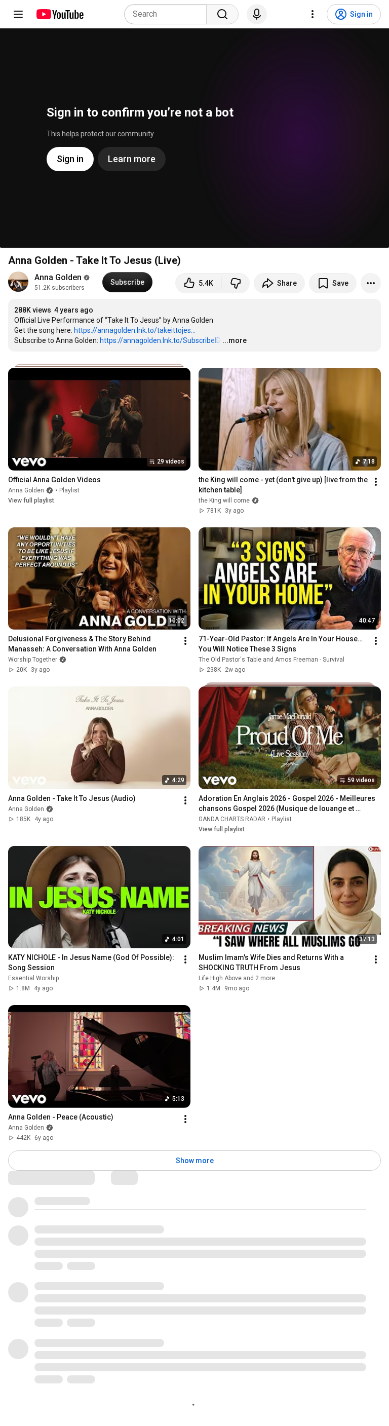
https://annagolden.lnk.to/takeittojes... (135, 330)
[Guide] (18, 14)
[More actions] (371, 283)
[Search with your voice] (257, 14)
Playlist (69, 490)
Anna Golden (58, 277)
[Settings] (312, 14)
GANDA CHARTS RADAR (232, 819)
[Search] (222, 14)
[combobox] (168, 14)
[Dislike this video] (235, 283)
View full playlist (31, 500)
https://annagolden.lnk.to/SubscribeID (160, 340)
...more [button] (234, 340)
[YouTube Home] (59, 14)
